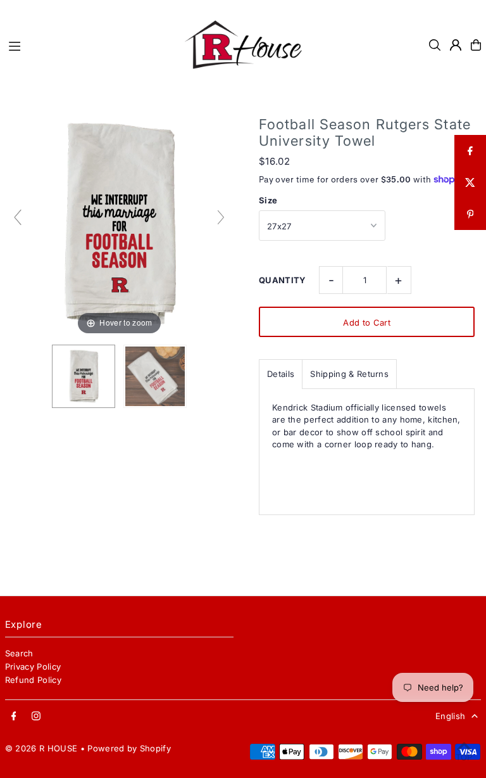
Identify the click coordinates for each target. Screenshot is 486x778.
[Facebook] (13, 716)
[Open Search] (434, 45)
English (450, 716)
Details (280, 374)
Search (19, 653)
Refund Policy (33, 680)
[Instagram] (36, 716)
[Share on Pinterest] (470, 214)
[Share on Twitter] (470, 182)
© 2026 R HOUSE (41, 748)
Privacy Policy (33, 666)
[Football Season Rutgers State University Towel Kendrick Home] (83, 376)
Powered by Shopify (129, 748)
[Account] (455, 45)
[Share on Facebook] (470, 151)
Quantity (282, 280)
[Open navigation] (88, 44)
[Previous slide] (17, 217)
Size (268, 200)
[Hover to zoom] (119, 223)
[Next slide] (221, 217)
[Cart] (476, 45)
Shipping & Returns (349, 374)
